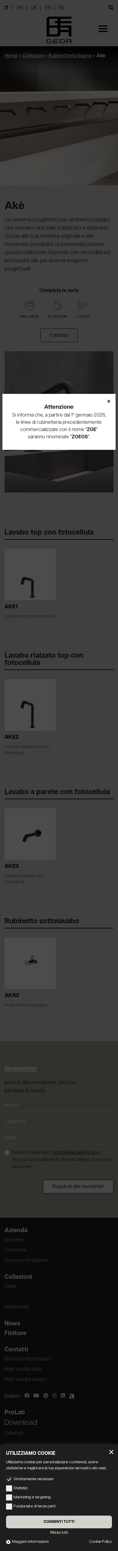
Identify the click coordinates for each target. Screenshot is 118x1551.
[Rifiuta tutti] (111, 1452)
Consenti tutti (59, 1522)
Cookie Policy (100, 1542)
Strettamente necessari (34, 1479)
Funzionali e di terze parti (34, 1506)
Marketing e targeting (32, 1497)
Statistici (21, 1488)
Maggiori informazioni (30, 1542)
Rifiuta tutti (59, 1533)
